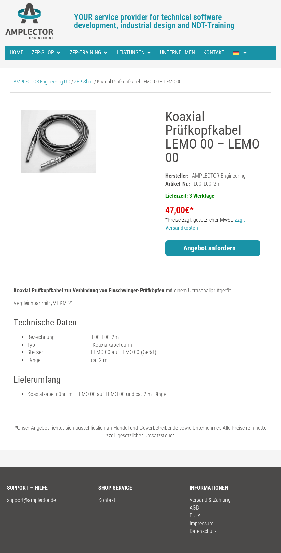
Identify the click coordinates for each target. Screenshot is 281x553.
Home (16, 52)
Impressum (201, 523)
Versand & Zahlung (210, 500)
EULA (195, 515)
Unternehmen (177, 52)
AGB (194, 507)
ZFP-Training (85, 52)
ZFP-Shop (43, 52)
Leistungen (131, 52)
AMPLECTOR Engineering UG (42, 82)
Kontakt (213, 52)
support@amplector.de (31, 500)
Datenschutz (203, 531)
